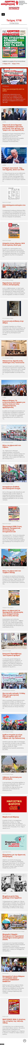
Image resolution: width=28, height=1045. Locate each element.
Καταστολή (5, 973)
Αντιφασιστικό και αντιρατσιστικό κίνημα (13, 568)
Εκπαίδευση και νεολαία (8, 690)
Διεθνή (4, 122)
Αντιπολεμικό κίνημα (7, 280)
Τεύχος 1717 (6, 63)
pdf (14, 61)
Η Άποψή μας (5, 86)
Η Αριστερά (5, 1016)
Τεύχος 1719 (15, 63)
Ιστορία (4, 893)
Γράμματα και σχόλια (7, 607)
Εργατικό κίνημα (6, 202)
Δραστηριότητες (6, 814)
